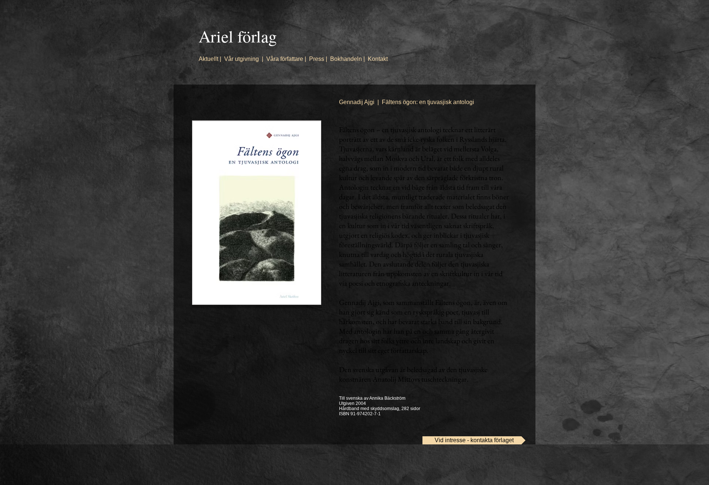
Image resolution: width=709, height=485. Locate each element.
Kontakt (378, 59)
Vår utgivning (241, 59)
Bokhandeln (346, 59)
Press (316, 59)
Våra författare (284, 59)
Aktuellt (208, 59)
